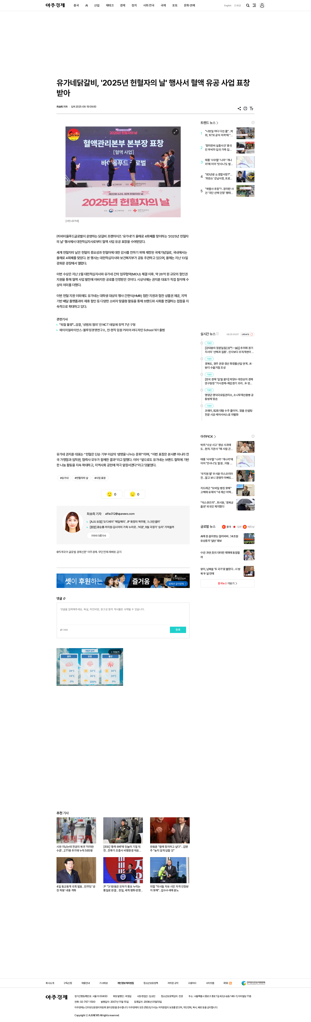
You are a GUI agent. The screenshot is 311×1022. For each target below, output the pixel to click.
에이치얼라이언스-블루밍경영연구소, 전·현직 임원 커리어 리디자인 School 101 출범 (112, 330)
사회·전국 (148, 5)
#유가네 (64, 478)
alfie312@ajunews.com (119, 514)
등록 (178, 629)
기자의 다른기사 (98, 535)
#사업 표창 (100, 478)
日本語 (237, 5)
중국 (76, 5)
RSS (226, 983)
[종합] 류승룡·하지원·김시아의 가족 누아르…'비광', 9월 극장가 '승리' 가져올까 (132, 527)
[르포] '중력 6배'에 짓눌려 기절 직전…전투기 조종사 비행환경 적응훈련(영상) (122, 848)
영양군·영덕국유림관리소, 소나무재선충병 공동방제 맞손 (229, 397)
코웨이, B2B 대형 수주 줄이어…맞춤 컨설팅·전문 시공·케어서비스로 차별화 (229, 412)
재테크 (110, 5)
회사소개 (50, 983)
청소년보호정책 (150, 983)
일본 (239, 526)
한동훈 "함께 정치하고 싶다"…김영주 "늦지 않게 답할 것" (169, 848)
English (227, 5)
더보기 (217, 584)
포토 (174, 5)
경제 (122, 5)
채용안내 (86, 983)
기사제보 (103, 983)
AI (86, 5)
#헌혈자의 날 (81, 478)
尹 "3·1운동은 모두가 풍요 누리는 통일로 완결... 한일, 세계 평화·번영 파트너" (122, 888)
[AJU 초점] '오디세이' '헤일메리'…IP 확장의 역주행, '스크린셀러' (125, 521)
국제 (163, 5)
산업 (96, 5)
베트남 (250, 526)
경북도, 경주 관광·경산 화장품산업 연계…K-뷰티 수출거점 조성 (228, 365)
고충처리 (192, 983)
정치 (134, 5)
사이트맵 (210, 983)
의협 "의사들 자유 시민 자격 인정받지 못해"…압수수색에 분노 (169, 888)
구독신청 (68, 983)
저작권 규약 (173, 983)
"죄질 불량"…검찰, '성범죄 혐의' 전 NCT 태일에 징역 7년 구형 (97, 324)
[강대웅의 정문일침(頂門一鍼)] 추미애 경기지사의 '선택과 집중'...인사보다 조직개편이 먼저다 (229, 350)
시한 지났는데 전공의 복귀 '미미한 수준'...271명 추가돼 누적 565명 (75, 848)
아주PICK (206, 436)
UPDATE (246, 334)
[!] (253, 122)
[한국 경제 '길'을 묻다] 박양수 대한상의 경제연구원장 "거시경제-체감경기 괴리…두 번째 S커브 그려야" (229, 381)
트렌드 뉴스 (207, 123)
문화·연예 (189, 5)
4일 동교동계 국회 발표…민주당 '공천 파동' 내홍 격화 (76, 888)
